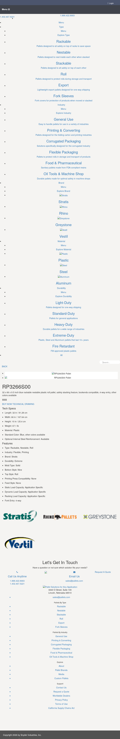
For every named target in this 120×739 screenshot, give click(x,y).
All (61, 355)
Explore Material (63, 249)
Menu (5, 9)
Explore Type (64, 35)
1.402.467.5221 (7, 16)
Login (111, 3)
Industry (61, 104)
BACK (4, 366)
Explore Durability (63, 296)
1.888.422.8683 (67, 15)
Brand (61, 182)
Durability (61, 288)
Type (61, 26)
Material (61, 241)
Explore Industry (63, 112)
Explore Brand (63, 190)
